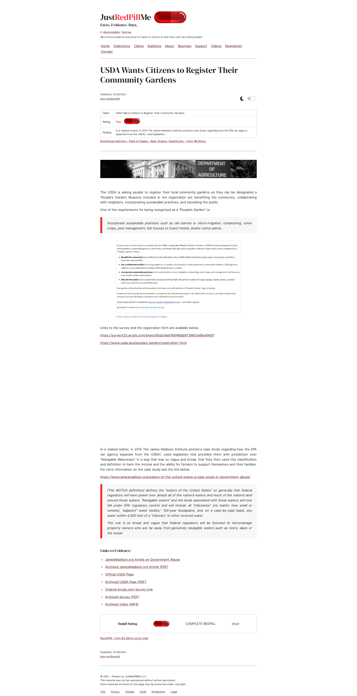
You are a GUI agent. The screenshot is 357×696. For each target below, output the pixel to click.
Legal (174, 691)
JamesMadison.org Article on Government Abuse (142, 559)
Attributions (158, 691)
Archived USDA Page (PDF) (125, 582)
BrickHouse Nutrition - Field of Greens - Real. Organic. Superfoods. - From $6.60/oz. (153, 141)
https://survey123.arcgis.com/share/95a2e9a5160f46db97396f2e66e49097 (157, 335)
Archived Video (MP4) (121, 604)
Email (143, 691)
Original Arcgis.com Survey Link (129, 589)
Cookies (129, 691)
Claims (139, 46)
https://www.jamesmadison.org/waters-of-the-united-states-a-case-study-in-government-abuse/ (175, 477)
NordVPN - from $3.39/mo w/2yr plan (124, 638)
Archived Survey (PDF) (122, 597)
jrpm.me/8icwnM (110, 98)
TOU (102, 691)
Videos (216, 46)
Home (105, 46)
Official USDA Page (119, 574)
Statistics (154, 46)
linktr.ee (126, 32)
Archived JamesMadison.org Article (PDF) (136, 567)
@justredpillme (111, 32)
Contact (107, 51)
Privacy (115, 691)
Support (201, 46)
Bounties (184, 46)
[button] (241, 98)
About (169, 46)
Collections (121, 46)
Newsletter (233, 46)
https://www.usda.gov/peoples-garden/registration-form (143, 343)
